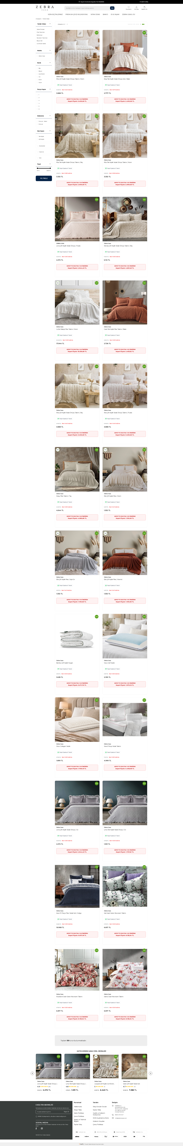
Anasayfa (38, 18)
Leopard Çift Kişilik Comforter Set (48, 1084)
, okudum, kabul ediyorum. (52, 1116)
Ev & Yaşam (115, 14)
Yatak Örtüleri (41, 29)
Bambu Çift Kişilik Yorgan (64, 663)
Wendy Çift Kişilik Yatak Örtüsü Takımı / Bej (118, 246)
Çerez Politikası (98, 1124)
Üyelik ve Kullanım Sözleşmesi (99, 1114)
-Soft (81, 1144)
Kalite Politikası (79, 1113)
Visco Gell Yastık (109, 663)
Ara (112, 8)
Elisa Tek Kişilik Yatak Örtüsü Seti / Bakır (117, 79)
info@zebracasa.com (121, 1118)
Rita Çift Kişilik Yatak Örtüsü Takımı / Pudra (118, 413)
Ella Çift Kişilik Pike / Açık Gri (65, 579)
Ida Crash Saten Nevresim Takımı (115, 913)
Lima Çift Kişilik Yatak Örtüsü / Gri (67, 830)
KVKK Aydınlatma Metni (101, 1118)
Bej (39, 68)
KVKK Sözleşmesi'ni (44, 1116)
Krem (40, 79)
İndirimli (41, 152)
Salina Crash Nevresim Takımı (113, 996)
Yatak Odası (95, 14)
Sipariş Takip (97, 1110)
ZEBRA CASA (60, 243)
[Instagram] (43, 1129)
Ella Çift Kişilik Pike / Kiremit (113, 579)
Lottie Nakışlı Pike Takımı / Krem (67, 329)
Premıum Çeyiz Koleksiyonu (76, 14)
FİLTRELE (44, 178)
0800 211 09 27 (119, 1114)
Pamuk (41, 124)
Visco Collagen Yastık (63, 746)
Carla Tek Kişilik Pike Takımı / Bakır (115, 329)
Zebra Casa (42, 56)
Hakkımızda (78, 1106)
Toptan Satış (78, 1124)
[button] (32, 1073)
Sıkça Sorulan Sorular (100, 1106)
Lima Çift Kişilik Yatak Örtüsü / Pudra (68, 246)
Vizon (40, 82)
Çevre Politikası (79, 1116)
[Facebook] (38, 1129)
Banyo (105, 14)
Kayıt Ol (66, 1112)
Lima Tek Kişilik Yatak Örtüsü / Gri (115, 830)
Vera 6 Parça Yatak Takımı (112, 746)
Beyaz (40, 71)
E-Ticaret (85, 1144)
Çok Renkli (42, 74)
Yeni (40, 158)
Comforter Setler (41, 43)
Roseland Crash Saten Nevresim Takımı (69, 996)
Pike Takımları (41, 32)
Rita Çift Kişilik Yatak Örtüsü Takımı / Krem (70, 79)
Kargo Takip (78, 1110)
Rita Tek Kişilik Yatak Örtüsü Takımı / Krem (118, 162)
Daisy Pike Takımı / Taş (63, 496)
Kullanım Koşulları (98, 1121)
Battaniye (39, 35)
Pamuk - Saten (43, 121)
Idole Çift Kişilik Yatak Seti (74, 1084)
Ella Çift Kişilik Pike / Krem (112, 496)
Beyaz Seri (40, 40)
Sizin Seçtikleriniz (55, 14)
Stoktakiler (42, 146)
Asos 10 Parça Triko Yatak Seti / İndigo (68, 913)
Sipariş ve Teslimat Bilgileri (80, 1120)
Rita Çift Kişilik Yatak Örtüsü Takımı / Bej (69, 413)
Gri (39, 76)
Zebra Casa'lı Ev (128, 14)
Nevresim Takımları (42, 38)
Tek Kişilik (41, 136)
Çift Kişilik (41, 139)
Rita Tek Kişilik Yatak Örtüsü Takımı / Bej (69, 162)
